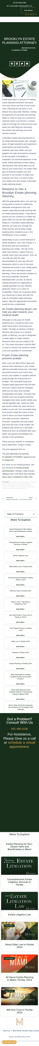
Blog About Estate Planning (12, 48)
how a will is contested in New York (17, 477)
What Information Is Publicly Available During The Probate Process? (20, 677)
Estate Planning (8, 77)
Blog (30, 1031)
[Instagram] (36, 15)
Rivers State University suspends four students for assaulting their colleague (20, 707)
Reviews (25, 1031)
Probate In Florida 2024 (20, 652)
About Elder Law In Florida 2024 (20, 566)
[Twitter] (28, 15)
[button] (11, 63)
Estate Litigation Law (20, 555)
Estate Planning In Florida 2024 (20, 663)
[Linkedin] (33, 15)
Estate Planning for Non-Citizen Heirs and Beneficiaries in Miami (19, 847)
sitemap (11, 1037)
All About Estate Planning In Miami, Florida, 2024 (19, 978)
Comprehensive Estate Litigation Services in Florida (19, 882)
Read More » (20, 536)
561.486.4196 (19, 728)
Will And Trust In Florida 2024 (20, 591)
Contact (36, 1031)
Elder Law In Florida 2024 (20, 641)
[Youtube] (31, 15)
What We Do (17, 1031)
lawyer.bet (9, 460)
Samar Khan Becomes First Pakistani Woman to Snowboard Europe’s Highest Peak (20, 692)
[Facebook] (26, 15)
